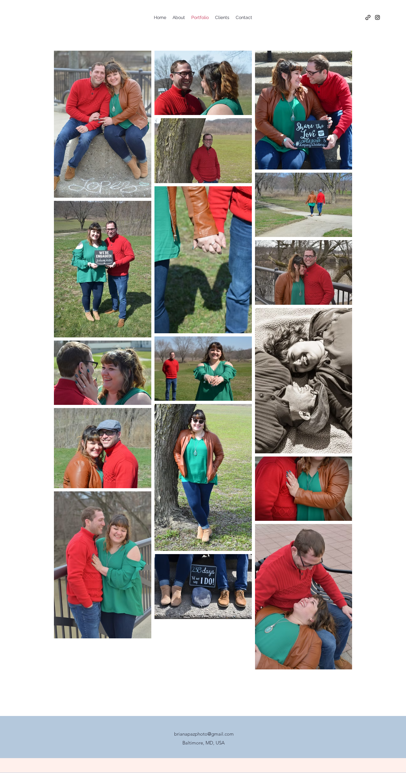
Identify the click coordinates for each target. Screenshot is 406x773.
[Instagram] (377, 17)
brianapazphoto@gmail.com (204, 734)
